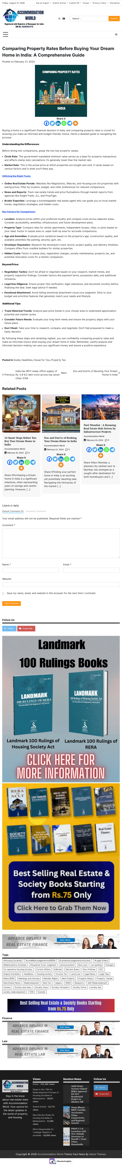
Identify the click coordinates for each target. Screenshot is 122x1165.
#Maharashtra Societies (14, 965)
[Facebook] (46, 123)
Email (67, 564)
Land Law (75, 974)
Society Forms (79, 987)
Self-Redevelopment (97, 983)
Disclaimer (115, 3)
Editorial (58, 969)
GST (101, 969)
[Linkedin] (58, 123)
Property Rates (85, 978)
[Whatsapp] (64, 123)
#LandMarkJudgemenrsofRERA (40, 960)
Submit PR (74, 3)
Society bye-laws (23, 987)
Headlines (26, 359)
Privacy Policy (99, 3)
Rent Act (47, 983)
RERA (68, 983)
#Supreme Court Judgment (43, 965)
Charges (109, 965)
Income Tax (61, 974)
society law (95, 987)
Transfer (41, 992)
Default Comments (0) (13, 511)
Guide (17, 359)
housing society (44, 974)
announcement (67, 965)
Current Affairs (43, 969)
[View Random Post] (116, 34)
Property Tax (58, 359)
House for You (42, 359)
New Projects (68, 978)
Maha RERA (9, 978)
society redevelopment (14, 992)
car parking (96, 965)
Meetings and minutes (29, 978)
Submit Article (59, 3)
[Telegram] (69, 123)
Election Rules (72, 969)
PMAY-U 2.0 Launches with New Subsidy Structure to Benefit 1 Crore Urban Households (78, 1136)
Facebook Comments (36, 511)
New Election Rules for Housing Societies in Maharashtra (43, 1118)
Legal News (89, 974)
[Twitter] (52, 123)
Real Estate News (11, 983)
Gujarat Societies (11, 974)
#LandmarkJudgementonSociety (75, 960)
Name (6, 564)
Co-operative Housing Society (17, 969)
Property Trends (104, 978)
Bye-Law (82, 965)
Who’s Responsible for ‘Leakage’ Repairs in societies (43, 1132)
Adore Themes (97, 1154)
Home (35, 1084)
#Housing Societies (12, 960)
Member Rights (50, 978)
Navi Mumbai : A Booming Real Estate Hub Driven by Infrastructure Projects (100, 428)
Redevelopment (31, 983)
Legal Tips (104, 974)
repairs (58, 983)
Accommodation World (14, 449)
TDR (31, 992)
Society (7, 987)
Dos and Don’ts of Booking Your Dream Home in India (60, 439)
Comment (8, 525)
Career (86, 3)
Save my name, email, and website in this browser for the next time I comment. (51, 593)
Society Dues (41, 987)
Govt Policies (89, 969)
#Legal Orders (101, 960)
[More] (75, 123)
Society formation (60, 987)
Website (6, 578)
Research (79, 983)
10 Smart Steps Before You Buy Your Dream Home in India (20, 441)
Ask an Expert (42, 3)
